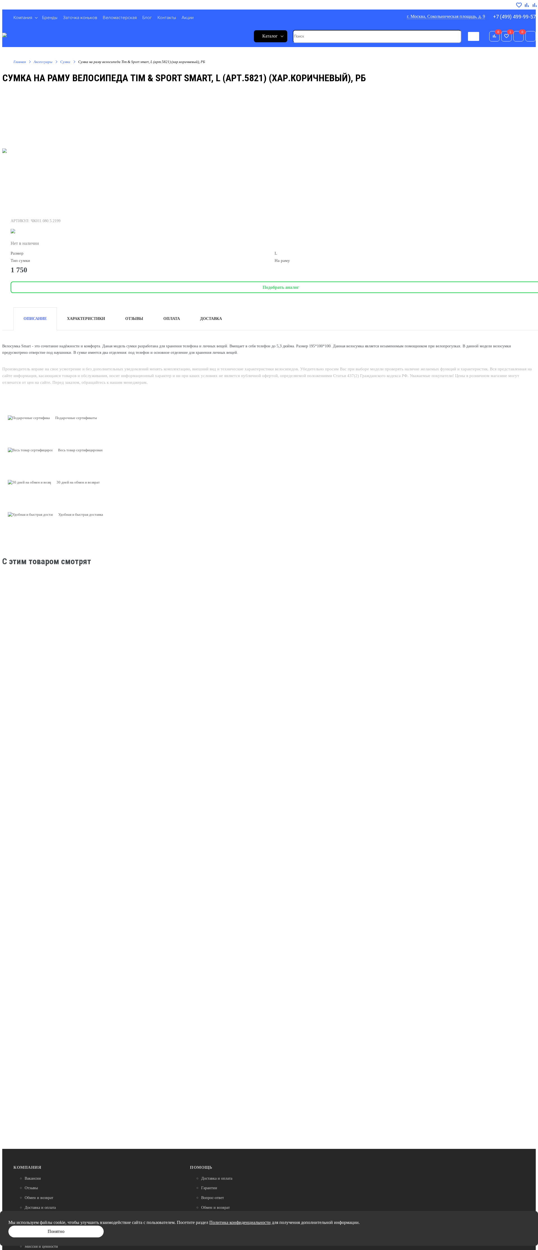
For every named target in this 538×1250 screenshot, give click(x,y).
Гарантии (209, 1188)
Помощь (201, 1167)
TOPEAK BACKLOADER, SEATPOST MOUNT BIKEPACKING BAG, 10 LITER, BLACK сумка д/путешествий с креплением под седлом (267, 664)
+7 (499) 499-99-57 (514, 17)
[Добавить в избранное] (519, 5)
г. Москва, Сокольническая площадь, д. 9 (446, 16)
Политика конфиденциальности (240, 1222)
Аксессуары (43, 62)
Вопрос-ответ (212, 1198)
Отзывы (31, 1188)
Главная (19, 62)
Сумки (65, 62)
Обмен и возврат (39, 1198)
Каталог (270, 36)
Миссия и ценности (41, 1246)
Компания (27, 1167)
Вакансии (33, 1178)
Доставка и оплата (40, 1207)
